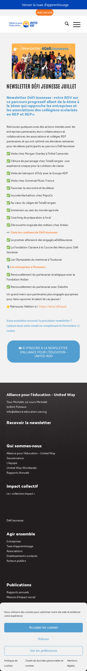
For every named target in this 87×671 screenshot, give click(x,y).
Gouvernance (15, 457)
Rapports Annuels (18, 472)
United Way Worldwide (22, 467)
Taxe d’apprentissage (20, 546)
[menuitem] (45, 12)
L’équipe (12, 462)
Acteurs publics (16, 560)
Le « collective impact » (21, 493)
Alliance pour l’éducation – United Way (31, 453)
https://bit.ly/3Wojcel (52, 306)
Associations (14, 550)
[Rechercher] (65, 24)
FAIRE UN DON (44, 12)
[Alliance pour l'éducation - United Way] (36, 24)
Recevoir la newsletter (29, 422)
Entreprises (14, 541)
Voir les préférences (43, 650)
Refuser (43, 639)
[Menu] (74, 24)
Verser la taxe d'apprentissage (45, 4)
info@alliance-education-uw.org (27, 411)
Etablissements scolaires (22, 555)
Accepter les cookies (43, 627)
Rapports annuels (18, 592)
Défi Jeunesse (15, 520)
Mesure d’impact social (21, 596)
